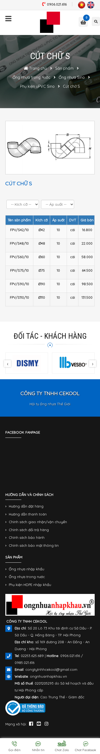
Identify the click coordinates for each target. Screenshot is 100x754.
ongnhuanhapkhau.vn (48, 676)
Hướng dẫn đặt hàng (26, 506)
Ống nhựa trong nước (27, 577)
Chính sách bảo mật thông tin (34, 545)
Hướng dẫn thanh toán (28, 514)
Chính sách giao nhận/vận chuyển (38, 522)
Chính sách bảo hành (27, 537)
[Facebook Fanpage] (31, 723)
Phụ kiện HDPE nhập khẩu (30, 585)
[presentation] (7, 363)
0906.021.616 (57, 4)
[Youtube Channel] (39, 723)
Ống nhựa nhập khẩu (26, 569)
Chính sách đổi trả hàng (29, 530)
